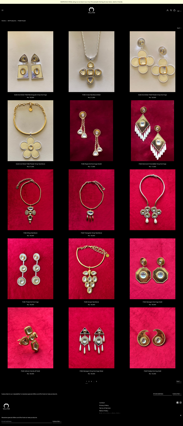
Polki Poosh (22, 21)
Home (4, 21)
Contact (102, 403)
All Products (12, 21)
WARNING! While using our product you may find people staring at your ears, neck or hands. (91, 2)
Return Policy (103, 411)
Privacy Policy (104, 405)
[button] (171, 10)
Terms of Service (104, 408)
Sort (178, 28)
